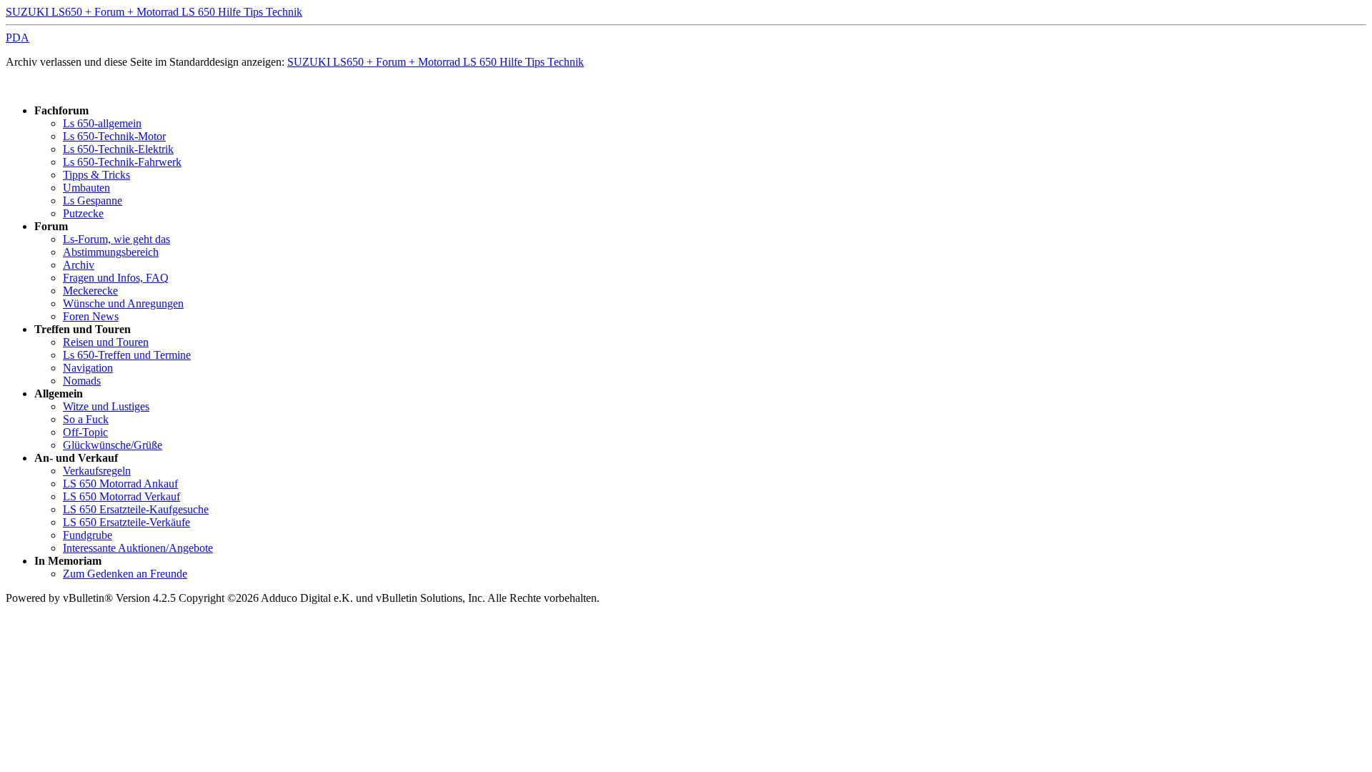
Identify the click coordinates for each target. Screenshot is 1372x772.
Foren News (91, 316)
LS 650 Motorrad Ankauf (120, 483)
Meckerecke (90, 290)
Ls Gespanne (92, 200)
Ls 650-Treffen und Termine (127, 355)
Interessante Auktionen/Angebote (138, 548)
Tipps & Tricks (96, 175)
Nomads (82, 381)
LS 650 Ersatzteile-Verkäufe (126, 522)
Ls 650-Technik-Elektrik (118, 149)
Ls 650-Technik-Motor (114, 136)
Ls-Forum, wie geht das (116, 239)
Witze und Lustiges (106, 406)
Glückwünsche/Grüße (112, 445)
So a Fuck (86, 419)
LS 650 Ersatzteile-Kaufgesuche (136, 509)
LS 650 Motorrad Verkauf (121, 496)
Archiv (78, 265)
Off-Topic (85, 432)
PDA (17, 37)
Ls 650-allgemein (102, 123)
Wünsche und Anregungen (123, 303)
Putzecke (83, 213)
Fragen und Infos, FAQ (116, 278)
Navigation (88, 368)
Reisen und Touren (106, 342)
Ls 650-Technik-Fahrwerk (122, 162)
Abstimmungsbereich (111, 252)
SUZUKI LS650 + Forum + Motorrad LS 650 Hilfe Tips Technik (154, 12)
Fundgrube (87, 535)
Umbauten (86, 188)
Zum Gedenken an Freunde (125, 574)
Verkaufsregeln (97, 471)
